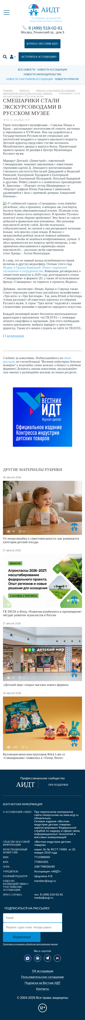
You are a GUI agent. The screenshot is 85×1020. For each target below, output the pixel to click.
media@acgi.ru (43, 897)
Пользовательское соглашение (42, 977)
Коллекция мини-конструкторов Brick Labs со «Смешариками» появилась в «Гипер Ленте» (34, 756)
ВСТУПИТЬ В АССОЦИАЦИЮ (39, 56)
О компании (13, 336)
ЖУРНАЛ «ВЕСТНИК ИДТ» (42, 43)
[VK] (37, 958)
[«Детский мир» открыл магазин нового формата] (42, 654)
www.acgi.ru (70, 815)
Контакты (42, 989)
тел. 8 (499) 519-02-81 (48, 894)
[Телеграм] (47, 958)
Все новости (26, 69)
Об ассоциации (42, 971)
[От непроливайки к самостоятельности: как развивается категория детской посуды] (42, 508)
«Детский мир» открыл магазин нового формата (35, 684)
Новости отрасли (67, 79)
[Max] (27, 958)
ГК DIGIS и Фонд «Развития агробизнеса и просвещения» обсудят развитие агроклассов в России (42, 613)
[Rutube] (57, 958)
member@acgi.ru (45, 880)
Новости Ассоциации (52, 69)
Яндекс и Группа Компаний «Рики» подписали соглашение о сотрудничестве (35, 269)
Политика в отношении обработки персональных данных (30, 944)
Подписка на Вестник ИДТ (42, 983)
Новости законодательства (42, 74)
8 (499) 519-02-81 (45, 28)
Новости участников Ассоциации (29, 79)
